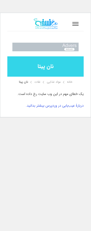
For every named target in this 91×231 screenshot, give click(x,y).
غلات (37, 81)
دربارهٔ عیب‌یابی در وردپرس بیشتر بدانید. (55, 105)
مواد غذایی (54, 81)
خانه (69, 81)
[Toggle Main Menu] (75, 24)
